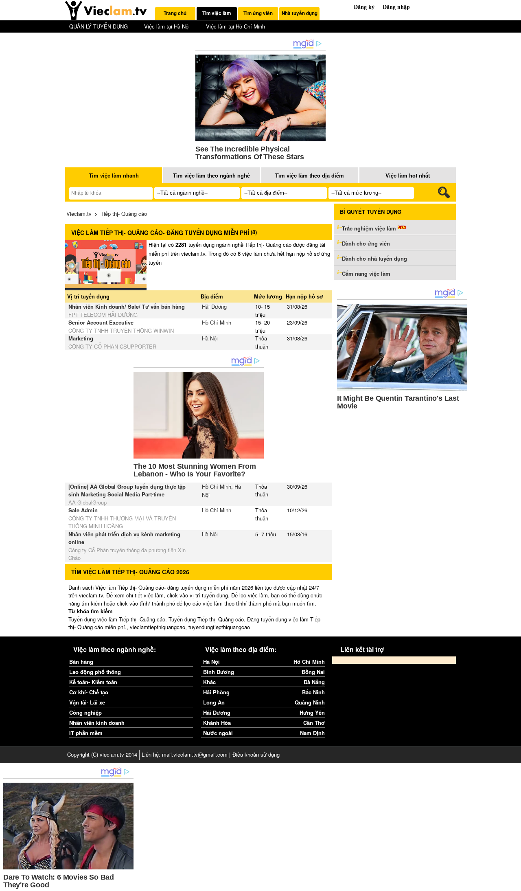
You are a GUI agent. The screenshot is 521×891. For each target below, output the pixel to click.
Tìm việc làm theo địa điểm (309, 175)
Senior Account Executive (101, 322)
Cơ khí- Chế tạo (88, 692)
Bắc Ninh (313, 692)
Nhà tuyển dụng (299, 13)
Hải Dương (214, 306)
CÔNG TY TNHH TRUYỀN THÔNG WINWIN (121, 330)
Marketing (80, 338)
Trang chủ (175, 13)
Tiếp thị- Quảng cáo (124, 213)
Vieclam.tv (79, 213)
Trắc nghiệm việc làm (370, 228)
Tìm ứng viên (258, 13)
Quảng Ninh (310, 702)
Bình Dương (218, 672)
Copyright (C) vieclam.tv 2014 (102, 754)
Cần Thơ (314, 722)
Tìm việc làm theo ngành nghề (211, 175)
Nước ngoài (218, 733)
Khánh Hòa (217, 722)
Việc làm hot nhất (407, 175)
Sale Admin (83, 510)
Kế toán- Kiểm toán (93, 682)
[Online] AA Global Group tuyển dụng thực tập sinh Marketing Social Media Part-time (127, 490)
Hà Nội (210, 338)
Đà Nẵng (314, 682)
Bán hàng (81, 661)
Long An (214, 702)
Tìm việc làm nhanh (114, 175)
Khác (209, 682)
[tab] (175, 13)
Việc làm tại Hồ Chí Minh (235, 26)
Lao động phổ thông (95, 672)
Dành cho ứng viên (366, 243)
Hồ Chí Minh (216, 322)
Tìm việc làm (216, 13)
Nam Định (312, 733)
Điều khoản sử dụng (256, 754)
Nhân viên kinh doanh (97, 722)
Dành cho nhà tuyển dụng (374, 258)
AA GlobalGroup (87, 502)
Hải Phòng (216, 692)
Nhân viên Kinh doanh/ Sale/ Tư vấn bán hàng (126, 306)
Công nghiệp (85, 712)
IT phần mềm (86, 733)
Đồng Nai (313, 672)
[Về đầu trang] (513, 883)
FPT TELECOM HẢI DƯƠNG (103, 314)
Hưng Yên (312, 712)
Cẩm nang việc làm (366, 273)
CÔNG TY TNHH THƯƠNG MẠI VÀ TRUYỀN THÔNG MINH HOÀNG (122, 522)
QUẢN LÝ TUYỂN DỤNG (98, 26)
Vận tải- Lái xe (87, 702)
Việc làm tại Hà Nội (167, 26)
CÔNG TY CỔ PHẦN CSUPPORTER (112, 346)
